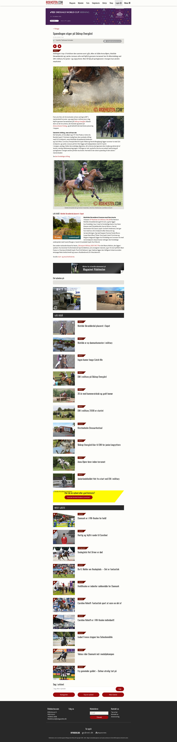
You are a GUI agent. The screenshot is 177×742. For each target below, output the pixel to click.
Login (118, 3)
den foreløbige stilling (62, 156)
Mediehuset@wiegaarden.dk (57, 719)
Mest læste (113, 695)
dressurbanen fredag (60, 126)
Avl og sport (82, 548)
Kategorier (64, 695)
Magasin (72, 3)
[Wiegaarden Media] (100, 733)
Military (56, 51)
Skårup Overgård (80, 121)
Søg (119, 689)
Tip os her (114, 712)
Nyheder (81, 3)
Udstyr (104, 3)
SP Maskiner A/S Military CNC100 (100, 220)
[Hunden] (75, 733)
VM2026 (81, 514)
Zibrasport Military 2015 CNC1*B (88, 246)
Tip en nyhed (88, 695)
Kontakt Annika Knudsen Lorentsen (78, 497)
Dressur (81, 424)
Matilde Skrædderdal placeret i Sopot (72, 213)
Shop (111, 3)
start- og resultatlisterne (66, 257)
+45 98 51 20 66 (52, 717)
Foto (87, 3)
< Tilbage (56, 29)
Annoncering (115, 717)
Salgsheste (96, 3)
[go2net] (87, 733)
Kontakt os (114, 714)
